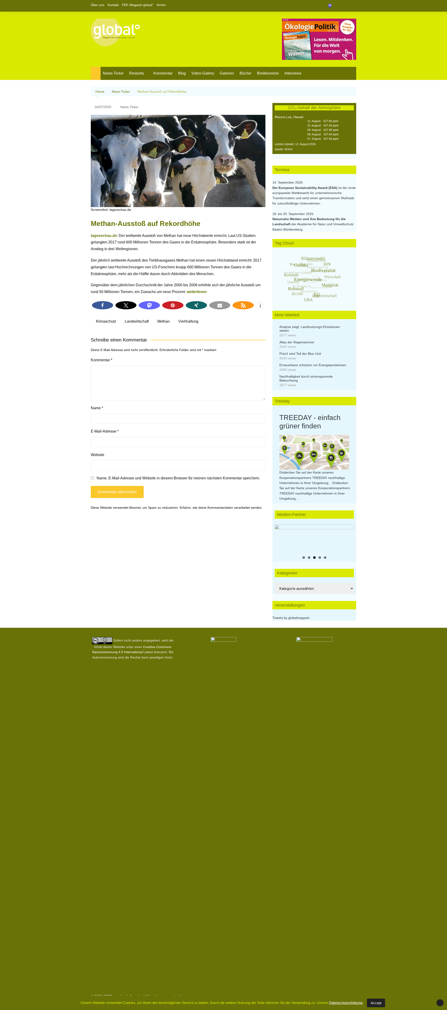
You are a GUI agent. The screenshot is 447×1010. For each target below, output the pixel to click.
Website (97, 455)
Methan (163, 321)
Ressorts (136, 73)
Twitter (344, 5)
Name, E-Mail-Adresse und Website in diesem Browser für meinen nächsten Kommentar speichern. (178, 478)
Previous (280, 537)
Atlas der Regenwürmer (296, 342)
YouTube (352, 5)
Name (97, 408)
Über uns (97, 5)
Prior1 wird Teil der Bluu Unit (300, 353)
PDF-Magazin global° (137, 5)
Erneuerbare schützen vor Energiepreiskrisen (312, 365)
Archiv (161, 5)
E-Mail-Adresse (105, 431)
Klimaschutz (106, 321)
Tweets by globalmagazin (291, 618)
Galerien (227, 73)
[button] (102, 305)
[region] (314, 539)
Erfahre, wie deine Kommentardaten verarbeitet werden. (221, 507)
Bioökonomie (268, 73)
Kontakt (113, 5)
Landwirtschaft (137, 321)
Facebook (336, 5)
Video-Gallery (202, 73)
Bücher (245, 73)
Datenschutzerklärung (345, 1003)
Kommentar (163, 73)
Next (348, 537)
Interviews (292, 73)
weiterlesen (197, 292)
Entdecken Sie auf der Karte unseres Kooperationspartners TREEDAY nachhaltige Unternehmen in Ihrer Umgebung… (312, 478)
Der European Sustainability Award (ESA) (305, 188)
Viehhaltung (188, 321)
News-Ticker (113, 73)
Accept (376, 1003)
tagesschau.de (104, 236)
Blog (182, 73)
